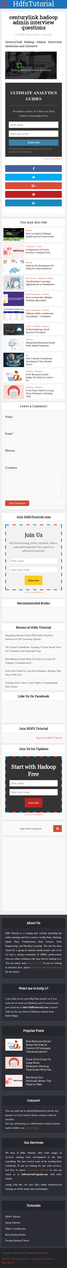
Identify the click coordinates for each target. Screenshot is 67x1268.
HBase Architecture (15, 1228)
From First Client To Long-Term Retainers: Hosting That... (40, 393)
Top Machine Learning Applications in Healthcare (40, 283)
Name (10, 417)
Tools (39, 246)
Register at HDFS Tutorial (49, 737)
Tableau (29, 230)
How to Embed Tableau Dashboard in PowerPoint (40, 235)
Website (10, 450)
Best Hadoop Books (15, 1234)
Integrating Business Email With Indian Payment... (40, 344)
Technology (30, 246)
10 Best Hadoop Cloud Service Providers (37, 331)
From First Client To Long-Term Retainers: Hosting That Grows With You (38, 1064)
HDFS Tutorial (12, 1216)
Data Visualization (33, 294)
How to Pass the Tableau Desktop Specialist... (39, 299)
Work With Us (8, 1262)
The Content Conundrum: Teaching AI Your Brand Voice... (39, 361)
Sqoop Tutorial (12, 1222)
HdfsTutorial (33, 4)
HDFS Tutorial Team (28, 34)
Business (29, 339)
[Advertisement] (33, 874)
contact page (32, 1127)
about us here (35, 963)
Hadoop (29, 262)
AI (27, 355)
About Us (6, 1258)
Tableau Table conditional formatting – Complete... (39, 315)
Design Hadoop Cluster (17, 1240)
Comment (11, 468)
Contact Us (36, 1258)
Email (10, 433)
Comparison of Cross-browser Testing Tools (38, 251)
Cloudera (36, 326)
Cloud (28, 326)
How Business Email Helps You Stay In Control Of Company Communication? (38, 1046)
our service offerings (37, 1170)
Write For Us (48, 1258)
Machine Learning (45, 278)
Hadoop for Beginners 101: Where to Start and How (40, 267)
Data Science (31, 278)
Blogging (29, 371)
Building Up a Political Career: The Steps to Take (38, 1081)
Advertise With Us (20, 1258)
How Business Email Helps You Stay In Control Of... (39, 377)
